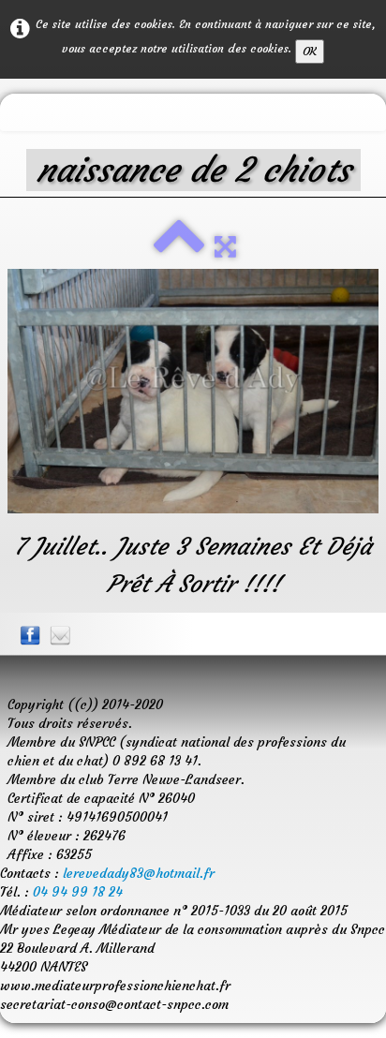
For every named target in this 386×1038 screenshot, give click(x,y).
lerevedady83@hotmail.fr (139, 873)
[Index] (179, 246)
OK (310, 51)
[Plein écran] (225, 246)
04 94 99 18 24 (78, 891)
